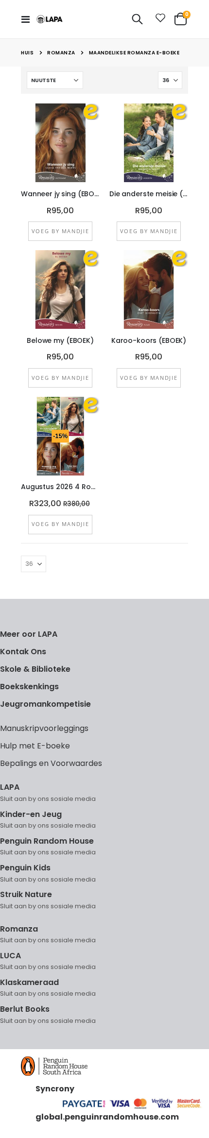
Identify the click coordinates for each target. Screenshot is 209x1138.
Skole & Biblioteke (35, 669)
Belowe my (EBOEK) (60, 340)
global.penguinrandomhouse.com (107, 1116)
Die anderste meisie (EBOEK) (148, 194)
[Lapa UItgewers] (49, 19)
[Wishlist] (158, 19)
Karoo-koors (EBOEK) (148, 340)
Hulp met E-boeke (35, 745)
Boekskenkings (29, 686)
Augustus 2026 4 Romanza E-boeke (60, 487)
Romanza (61, 53)
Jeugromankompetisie (45, 704)
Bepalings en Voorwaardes (51, 763)
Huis (27, 52)
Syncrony (54, 1088)
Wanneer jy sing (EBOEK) (60, 194)
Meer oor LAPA (28, 634)
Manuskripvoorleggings (44, 728)
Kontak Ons (23, 651)
